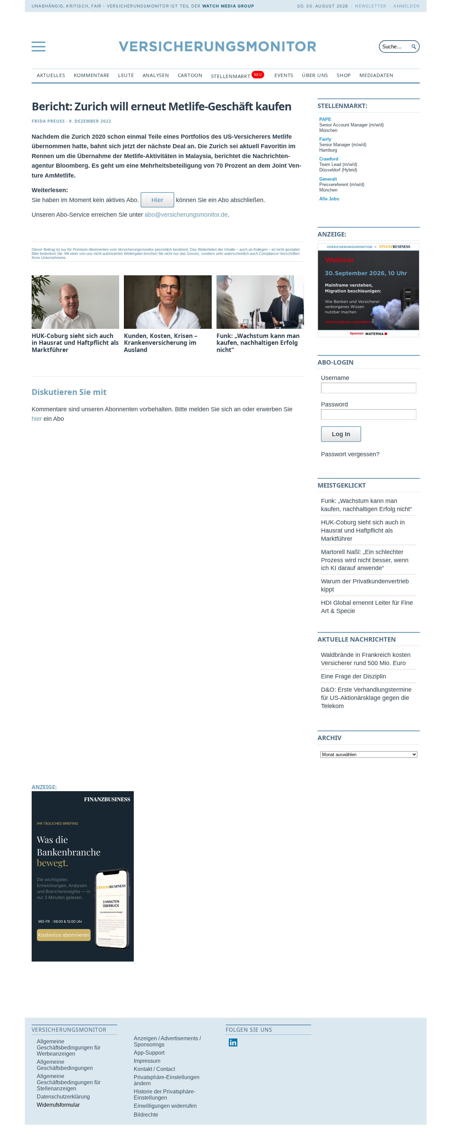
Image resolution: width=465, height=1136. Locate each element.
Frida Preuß (48, 121)
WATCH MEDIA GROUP (228, 6)
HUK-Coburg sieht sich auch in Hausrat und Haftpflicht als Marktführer (363, 530)
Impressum (147, 1061)
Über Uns (315, 75)
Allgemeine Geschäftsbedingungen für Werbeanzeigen (68, 1048)
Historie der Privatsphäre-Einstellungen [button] (164, 1095)
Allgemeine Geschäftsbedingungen (65, 1065)
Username (335, 377)
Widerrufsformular (58, 1105)
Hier (157, 199)
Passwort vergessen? (350, 454)
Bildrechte (146, 1115)
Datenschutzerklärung (63, 1097)
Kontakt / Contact (154, 1069)
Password (334, 404)
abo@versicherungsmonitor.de (186, 214)
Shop (344, 75)
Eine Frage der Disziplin (353, 676)
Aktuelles (51, 75)
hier (37, 418)
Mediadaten (376, 75)
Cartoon (190, 75)
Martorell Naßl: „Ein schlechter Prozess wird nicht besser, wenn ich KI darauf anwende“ (364, 560)
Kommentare (92, 75)
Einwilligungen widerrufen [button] (165, 1106)
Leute (126, 75)
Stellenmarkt (236, 75)
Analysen (156, 75)
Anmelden (407, 6)
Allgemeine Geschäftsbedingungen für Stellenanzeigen (68, 1082)
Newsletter (370, 6)
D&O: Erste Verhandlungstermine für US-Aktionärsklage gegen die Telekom (366, 697)
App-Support (149, 1053)
